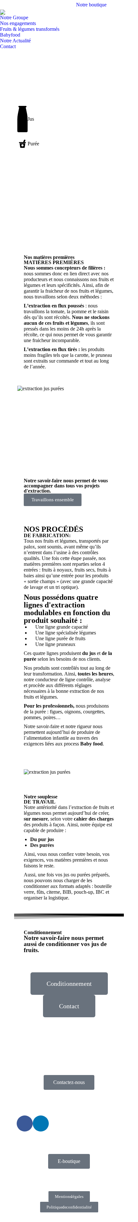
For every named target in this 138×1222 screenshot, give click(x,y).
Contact (69, 1006)
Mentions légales (69, 1196)
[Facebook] (25, 1123)
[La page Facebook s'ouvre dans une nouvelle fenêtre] (123, 5)
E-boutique (69, 1161)
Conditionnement (69, 983)
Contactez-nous (69, 1082)
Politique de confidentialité (69, 1207)
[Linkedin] (41, 1123)
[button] (30, 194)
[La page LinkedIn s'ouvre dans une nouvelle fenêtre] (133, 5)
